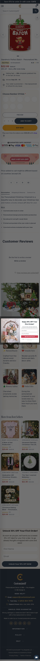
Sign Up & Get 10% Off (30, 336)
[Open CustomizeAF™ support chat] (36, 657)
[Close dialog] (38, 319)
